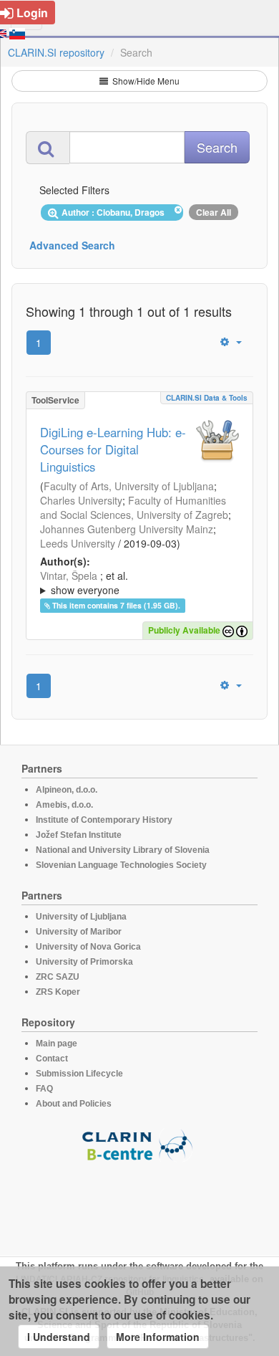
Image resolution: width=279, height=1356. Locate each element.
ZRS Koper (58, 992)
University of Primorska (84, 962)
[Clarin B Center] (139, 1144)
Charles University (81, 500)
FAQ (44, 1089)
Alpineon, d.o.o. (66, 790)
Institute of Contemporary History (104, 820)
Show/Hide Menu (145, 81)
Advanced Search (72, 245)
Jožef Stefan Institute (79, 835)
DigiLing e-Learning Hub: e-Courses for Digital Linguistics (113, 449)
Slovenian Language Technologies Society (121, 865)
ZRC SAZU (57, 977)
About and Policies (74, 1104)
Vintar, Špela (68, 575)
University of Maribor (79, 932)
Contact (52, 1059)
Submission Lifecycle (79, 1074)
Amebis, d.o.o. (64, 805)
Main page (56, 1044)
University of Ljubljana (81, 917)
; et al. (84, 582)
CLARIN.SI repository (56, 52)
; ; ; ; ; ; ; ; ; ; (139, 582)
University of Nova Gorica (88, 947)
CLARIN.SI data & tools (207, 398)
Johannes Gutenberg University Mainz (126, 529)
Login (32, 12)
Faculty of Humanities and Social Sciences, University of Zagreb (134, 507)
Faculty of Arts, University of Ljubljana (129, 486)
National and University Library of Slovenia (123, 850)
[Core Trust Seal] (139, 1202)
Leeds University (77, 543)
